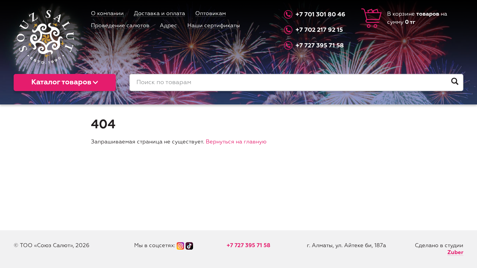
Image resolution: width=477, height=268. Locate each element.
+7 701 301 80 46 (320, 15)
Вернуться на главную (236, 142)
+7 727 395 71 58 (319, 46)
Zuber (455, 252)
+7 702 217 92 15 (319, 30)
